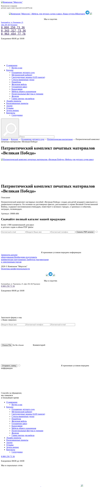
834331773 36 (13, 30)
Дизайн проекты (13, 101)
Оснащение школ (19, 87)
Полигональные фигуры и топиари (27, 94)
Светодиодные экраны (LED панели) (28, 77)
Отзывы (10, 108)
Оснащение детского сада (23, 72)
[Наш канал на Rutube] (91, 14)
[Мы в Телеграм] (87, 14)
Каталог (10, 70)
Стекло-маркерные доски (23, 80)
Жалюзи (15, 96)
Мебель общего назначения (24, 91)
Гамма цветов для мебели (23, 98)
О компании (11, 65)
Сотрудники (17, 115)
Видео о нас (17, 68)
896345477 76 (13, 33)
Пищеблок (16, 82)
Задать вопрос (12, 110)
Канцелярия (17, 89)
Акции (9, 106)
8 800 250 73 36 (13, 27)
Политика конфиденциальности (15, 269)
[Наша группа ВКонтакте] (47, 14)
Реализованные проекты (17, 103)
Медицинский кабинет (22, 75)
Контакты (10, 113)
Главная (4, 139)
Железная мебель (19, 84)
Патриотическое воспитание (60, 139)
